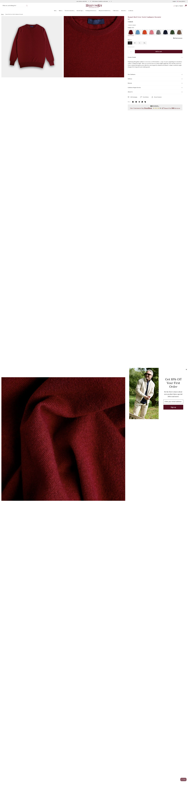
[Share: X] (136, 101)
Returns (130, 83)
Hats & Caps (80, 10)
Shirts (60, 10)
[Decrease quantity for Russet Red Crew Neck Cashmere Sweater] (129, 51)
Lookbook (130, 10)
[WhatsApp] (142, 101)
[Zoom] (32, 196)
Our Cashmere (131, 74)
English (174, 1)
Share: (129, 101)
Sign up (173, 407)
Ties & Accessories (69, 10)
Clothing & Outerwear (90, 10)
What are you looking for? (9, 5)
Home (2, 14)
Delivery (130, 78)
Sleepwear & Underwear (104, 10)
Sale (55, 10)
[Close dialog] (186, 369)
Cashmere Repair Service (134, 87)
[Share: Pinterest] (139, 101)
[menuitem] (56, 10)
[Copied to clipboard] (145, 101)
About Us (123, 10)
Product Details (132, 57)
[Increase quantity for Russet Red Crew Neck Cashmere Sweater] (133, 51)
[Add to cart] (158, 51)
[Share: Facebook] (133, 101)
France (182, 1)
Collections (115, 10)
